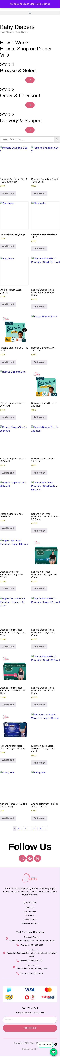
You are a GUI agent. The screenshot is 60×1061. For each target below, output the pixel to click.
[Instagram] (22, 858)
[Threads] (37, 858)
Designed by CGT (30, 1049)
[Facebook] (29, 858)
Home (3, 32)
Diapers (10, 32)
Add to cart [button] (8, 193)
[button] (30, 13)
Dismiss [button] (46, 4)
